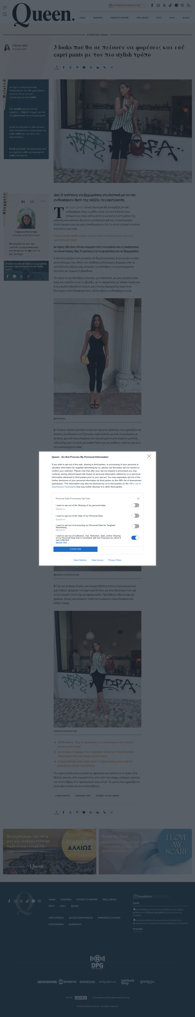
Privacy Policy (114, 560)
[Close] (150, 457)
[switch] (135, 505)
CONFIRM (75, 549)
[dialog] (97, 508)
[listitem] (97, 498)
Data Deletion (80, 560)
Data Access (97, 560)
